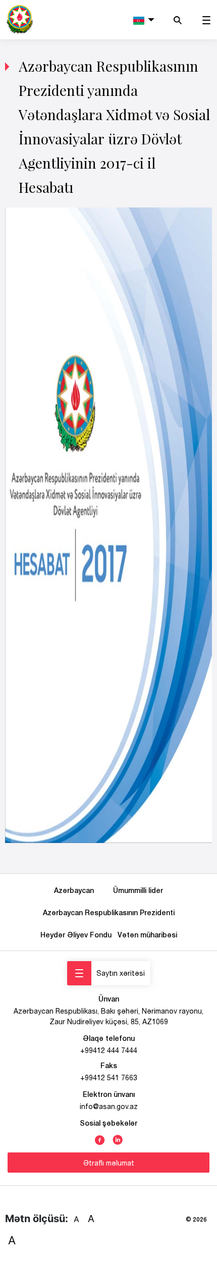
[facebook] (100, 1139)
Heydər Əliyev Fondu (78, 934)
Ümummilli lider (138, 890)
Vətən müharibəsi (147, 934)
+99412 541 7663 (108, 1078)
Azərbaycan (76, 890)
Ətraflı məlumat (108, 1163)
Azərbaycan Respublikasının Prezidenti (109, 912)
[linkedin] (118, 1139)
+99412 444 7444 (108, 1050)
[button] (143, 19)
